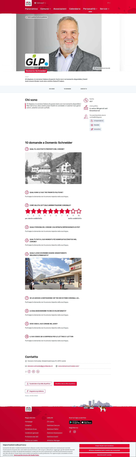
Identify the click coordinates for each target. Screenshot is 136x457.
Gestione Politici (52, 429)
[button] (40, 3)
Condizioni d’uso (31, 429)
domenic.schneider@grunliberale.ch (40, 366)
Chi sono (52, 88)
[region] (68, 449)
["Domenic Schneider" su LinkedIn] (37, 371)
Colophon (28, 425)
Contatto (84, 88)
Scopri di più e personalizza (104, 445)
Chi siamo (50, 422)
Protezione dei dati (31, 437)
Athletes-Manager (53, 440)
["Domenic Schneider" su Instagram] (33, 371)
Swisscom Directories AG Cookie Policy (26, 455)
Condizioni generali (31, 433)
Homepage (28, 422)
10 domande (67, 88)
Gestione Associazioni (54, 433)
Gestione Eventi (52, 437)
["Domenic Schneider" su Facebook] (29, 371)
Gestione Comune (53, 425)
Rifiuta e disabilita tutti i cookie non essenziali (104, 450)
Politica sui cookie (31, 440)
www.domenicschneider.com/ (68, 366)
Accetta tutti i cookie (104, 455)
